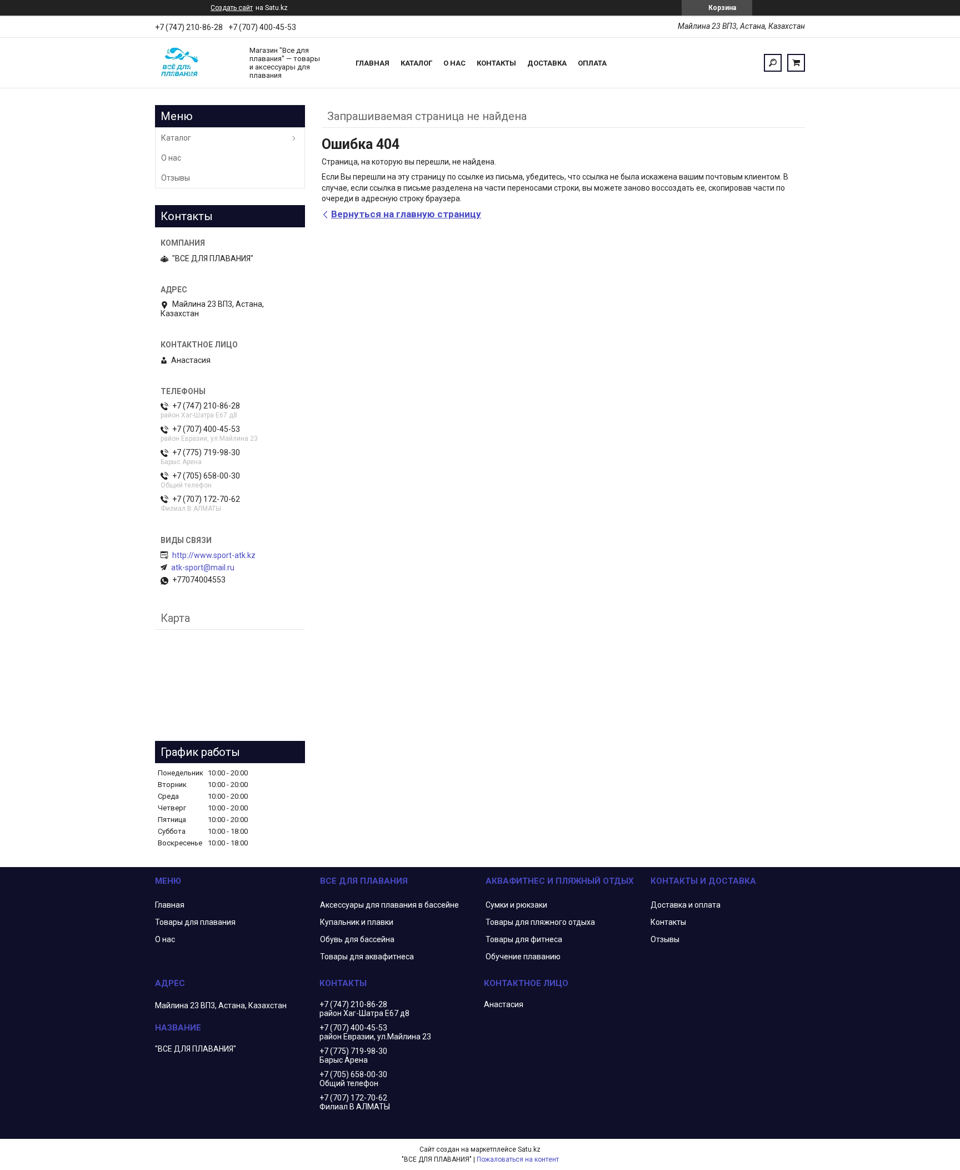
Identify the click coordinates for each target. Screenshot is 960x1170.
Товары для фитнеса (524, 939)
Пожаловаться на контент (518, 1159)
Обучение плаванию (523, 956)
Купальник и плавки (356, 922)
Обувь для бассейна (357, 939)
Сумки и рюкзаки (516, 904)
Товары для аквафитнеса (367, 956)
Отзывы (175, 177)
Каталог (416, 63)
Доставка (547, 63)
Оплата (592, 63)
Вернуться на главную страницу (406, 214)
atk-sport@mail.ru (202, 567)
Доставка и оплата (686, 904)
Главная (372, 63)
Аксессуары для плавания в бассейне (389, 904)
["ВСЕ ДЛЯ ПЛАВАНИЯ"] (196, 62)
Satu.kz (529, 1149)
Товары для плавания (195, 922)
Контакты (496, 63)
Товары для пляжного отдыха (540, 922)
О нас (454, 63)
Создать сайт (232, 8)
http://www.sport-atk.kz (214, 555)
